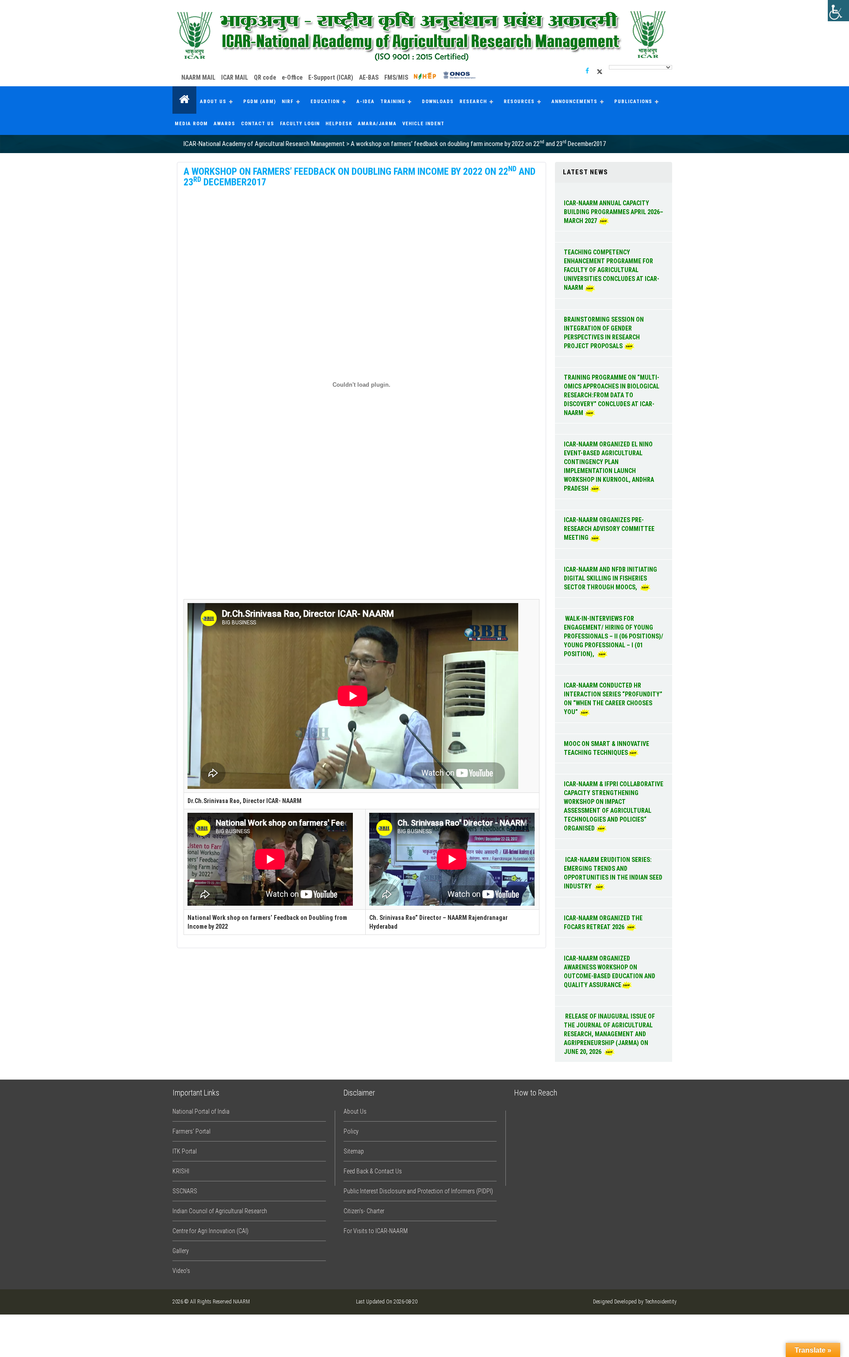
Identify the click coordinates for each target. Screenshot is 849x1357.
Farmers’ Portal (191, 1131)
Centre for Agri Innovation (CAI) (210, 1230)
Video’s (181, 1270)
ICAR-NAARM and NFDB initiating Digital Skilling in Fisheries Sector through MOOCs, (610, 578)
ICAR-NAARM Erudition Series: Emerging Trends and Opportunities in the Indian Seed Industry (613, 873)
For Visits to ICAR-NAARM (376, 1230)
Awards (224, 124)
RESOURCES (519, 101)
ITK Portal (184, 1151)
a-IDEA (365, 101)
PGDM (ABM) (259, 101)
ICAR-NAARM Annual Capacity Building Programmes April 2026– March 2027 (613, 212)
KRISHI (180, 1171)
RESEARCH (473, 101)
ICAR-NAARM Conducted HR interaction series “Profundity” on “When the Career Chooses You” (613, 698)
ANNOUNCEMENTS (574, 101)
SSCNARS (184, 1191)
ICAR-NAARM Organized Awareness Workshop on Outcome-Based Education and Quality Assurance (609, 971)
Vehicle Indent (423, 124)
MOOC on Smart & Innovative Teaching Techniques (606, 748)
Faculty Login (300, 124)
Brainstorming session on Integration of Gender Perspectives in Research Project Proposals (604, 333)
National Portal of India (200, 1111)
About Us (213, 101)
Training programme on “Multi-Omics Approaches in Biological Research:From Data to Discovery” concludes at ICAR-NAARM (611, 395)
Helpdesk (338, 124)
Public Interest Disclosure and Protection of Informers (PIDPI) (418, 1191)
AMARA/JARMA (377, 124)
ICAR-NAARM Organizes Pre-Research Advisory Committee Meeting (609, 528)
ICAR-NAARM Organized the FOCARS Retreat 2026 (603, 922)
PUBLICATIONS (633, 101)
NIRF (288, 101)
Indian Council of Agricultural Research (219, 1211)
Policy (351, 1131)
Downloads (438, 101)
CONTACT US (257, 124)
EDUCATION (325, 101)
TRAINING (392, 101)
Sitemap (354, 1151)
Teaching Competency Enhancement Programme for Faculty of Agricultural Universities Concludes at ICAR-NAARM (611, 270)
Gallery (180, 1250)
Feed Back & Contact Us (373, 1171)
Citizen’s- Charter (364, 1211)
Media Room (191, 124)
